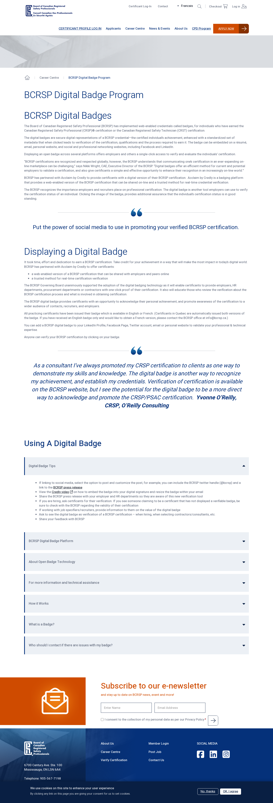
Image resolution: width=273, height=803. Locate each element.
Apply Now (226, 29)
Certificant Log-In (140, 6)
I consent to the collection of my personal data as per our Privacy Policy (154, 719)
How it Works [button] (39, 603)
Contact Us (156, 760)
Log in (236, 6)
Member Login (159, 743)
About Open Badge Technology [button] (52, 561)
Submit (213, 721)
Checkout (215, 6)
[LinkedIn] (213, 755)
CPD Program (201, 28)
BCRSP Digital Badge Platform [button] (51, 541)
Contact (163, 6)
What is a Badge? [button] (41, 624)
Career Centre (110, 752)
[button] (199, 6)
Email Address (164, 705)
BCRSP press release (67, 487)
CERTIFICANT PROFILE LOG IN (80, 28)
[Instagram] (226, 755)
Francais (187, 6)
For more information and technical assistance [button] (64, 582)
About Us (107, 743)
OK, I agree (230, 791)
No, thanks (208, 791)
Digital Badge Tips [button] (42, 466)
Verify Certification (114, 760)
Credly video (60, 492)
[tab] (136, 466)
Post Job (155, 752)
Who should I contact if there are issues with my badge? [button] (71, 645)
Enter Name (108, 705)
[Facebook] (200, 755)
